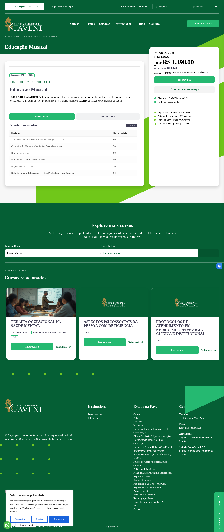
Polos (91, 23)
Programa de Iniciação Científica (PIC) (152, 454)
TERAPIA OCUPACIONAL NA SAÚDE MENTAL (36, 324)
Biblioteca (143, 6)
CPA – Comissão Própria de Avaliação (152, 436)
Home (7, 36)
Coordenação (139, 432)
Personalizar (20, 519)
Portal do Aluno (128, 6)
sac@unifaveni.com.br (190, 427)
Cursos (16, 36)
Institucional (139, 425)
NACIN (137, 458)
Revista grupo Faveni (143, 498)
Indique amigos (25, 6)
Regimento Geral (141, 476)
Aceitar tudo (59, 519)
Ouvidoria (138, 465)
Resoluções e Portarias (144, 494)
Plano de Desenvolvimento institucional (152, 472)
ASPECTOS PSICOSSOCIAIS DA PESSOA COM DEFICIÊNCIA (111, 324)
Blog (142, 23)
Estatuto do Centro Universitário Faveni (152, 447)
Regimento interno (142, 480)
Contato (154, 23)
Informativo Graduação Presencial (149, 451)
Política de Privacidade (144, 469)
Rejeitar (39, 519)
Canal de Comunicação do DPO (149, 502)
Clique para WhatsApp (62, 6)
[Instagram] (6, 467)
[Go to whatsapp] (7, 525)
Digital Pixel (112, 526)
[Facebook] (12, 467)
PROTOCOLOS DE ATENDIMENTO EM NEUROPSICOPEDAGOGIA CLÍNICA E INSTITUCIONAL (180, 328)
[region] (39, 508)
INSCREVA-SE (203, 23)
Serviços (104, 23)
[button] (131, 125)
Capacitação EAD (30, 36)
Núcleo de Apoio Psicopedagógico (150, 461)
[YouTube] (17, 467)
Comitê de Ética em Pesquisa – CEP (150, 429)
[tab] (42, 116)
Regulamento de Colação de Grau (149, 483)
